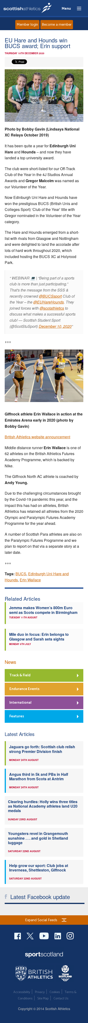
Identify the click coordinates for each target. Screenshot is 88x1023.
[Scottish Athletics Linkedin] (58, 935)
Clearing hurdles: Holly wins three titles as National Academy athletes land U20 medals (42, 806)
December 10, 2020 (55, 326)
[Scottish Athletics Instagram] (70, 935)
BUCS (20, 573)
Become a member (57, 24)
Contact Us (61, 998)
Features (16, 716)
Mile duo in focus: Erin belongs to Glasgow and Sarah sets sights (39, 636)
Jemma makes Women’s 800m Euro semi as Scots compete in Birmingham (43, 610)
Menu (77, 9)
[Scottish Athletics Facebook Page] (18, 935)
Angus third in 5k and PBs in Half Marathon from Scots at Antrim (38, 776)
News (10, 661)
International (20, 703)
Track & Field (20, 675)
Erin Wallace (30, 580)
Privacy (40, 992)
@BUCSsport (50, 296)
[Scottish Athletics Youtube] (44, 935)
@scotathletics (52, 308)
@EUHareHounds (48, 302)
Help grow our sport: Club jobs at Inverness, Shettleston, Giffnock (38, 868)
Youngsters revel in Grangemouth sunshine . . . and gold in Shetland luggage (38, 838)
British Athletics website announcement (37, 437)
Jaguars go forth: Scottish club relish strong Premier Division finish (42, 749)
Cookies (55, 992)
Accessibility (21, 992)
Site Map (43, 998)
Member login (27, 24)
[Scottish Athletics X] (31, 935)
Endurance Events (24, 689)
